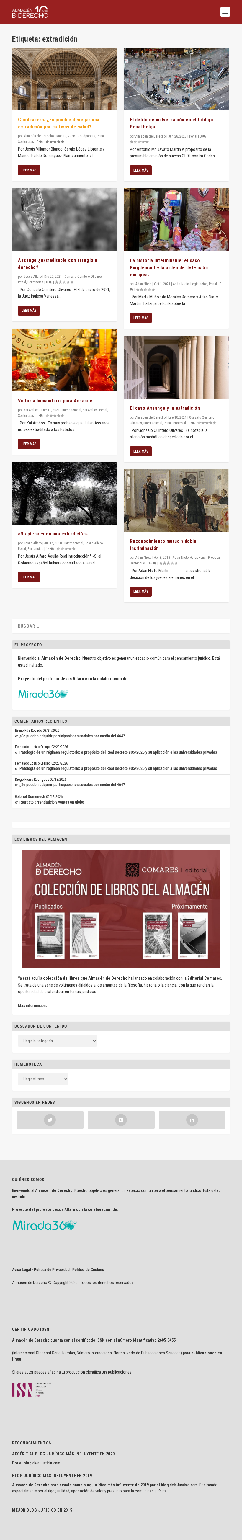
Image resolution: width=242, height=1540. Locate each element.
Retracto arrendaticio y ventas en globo (51, 802)
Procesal (179, 423)
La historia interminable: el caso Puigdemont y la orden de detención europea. (169, 267)
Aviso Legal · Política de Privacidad (41, 1269)
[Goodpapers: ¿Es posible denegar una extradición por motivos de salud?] (64, 79)
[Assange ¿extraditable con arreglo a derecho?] (64, 219)
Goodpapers (86, 136)
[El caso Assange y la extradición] (176, 367)
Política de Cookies (88, 1269)
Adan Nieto (143, 284)
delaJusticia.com (46, 1463)
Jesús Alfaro (33, 277)
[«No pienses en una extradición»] (64, 493)
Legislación (198, 284)
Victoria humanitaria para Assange (55, 401)
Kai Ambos (31, 410)
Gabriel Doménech (30, 796)
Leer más (29, 170)
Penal (101, 136)
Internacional (71, 410)
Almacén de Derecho (39, 136)
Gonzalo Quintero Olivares (84, 277)
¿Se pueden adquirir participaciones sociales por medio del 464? (72, 736)
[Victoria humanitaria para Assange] (64, 360)
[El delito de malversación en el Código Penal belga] (176, 79)
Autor (193, 558)
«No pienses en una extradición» (53, 534)
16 (150, 563)
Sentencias (26, 142)
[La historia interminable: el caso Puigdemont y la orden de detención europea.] (176, 219)
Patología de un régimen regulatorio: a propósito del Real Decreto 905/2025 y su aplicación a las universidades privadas (118, 752)
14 (48, 549)
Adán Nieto (181, 284)
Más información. (32, 1005)
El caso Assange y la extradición (165, 408)
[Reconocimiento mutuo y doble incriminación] (176, 500)
